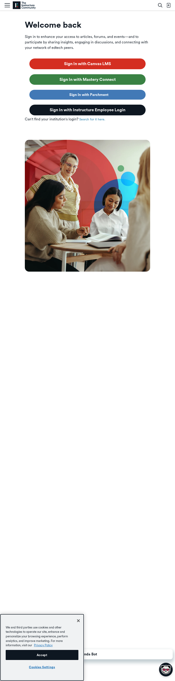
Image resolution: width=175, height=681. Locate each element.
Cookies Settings (42, 667)
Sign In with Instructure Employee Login (87, 109)
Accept (42, 655)
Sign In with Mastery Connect (87, 79)
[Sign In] (168, 5)
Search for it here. (92, 119)
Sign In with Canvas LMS (87, 63)
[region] (42, 647)
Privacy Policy (43, 645)
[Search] (160, 5)
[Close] (78, 621)
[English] (24, 5)
